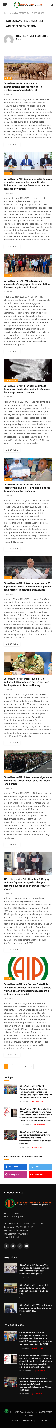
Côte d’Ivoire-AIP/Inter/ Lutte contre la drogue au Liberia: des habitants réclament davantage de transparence (27, 389)
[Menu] (5, 4)
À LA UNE (8, 979)
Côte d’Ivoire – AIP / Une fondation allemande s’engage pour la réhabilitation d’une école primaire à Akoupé (27, 284)
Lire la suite (12, 144)
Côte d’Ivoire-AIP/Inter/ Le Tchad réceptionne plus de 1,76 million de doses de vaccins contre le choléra (27, 487)
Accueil (15, 1420)
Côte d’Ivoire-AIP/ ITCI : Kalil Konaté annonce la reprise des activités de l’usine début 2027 (35, 1308)
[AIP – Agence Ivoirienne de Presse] (28, 4)
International (11, 381)
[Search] (51, 4)
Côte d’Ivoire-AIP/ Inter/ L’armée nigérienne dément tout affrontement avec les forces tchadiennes (28, 780)
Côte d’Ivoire (27, 1420)
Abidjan (8, 78)
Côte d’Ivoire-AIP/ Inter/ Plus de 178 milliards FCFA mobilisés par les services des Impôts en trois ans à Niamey (26, 682)
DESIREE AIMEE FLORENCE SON (32, 37)
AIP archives (41, 1420)
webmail (28, 1415)
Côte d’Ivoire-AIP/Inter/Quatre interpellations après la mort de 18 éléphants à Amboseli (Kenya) (23, 86)
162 (25, 1066)
